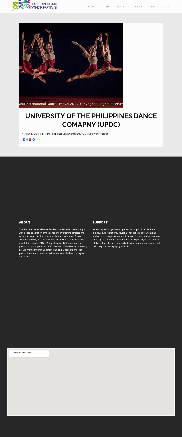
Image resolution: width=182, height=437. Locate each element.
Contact (166, 6)
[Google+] (30, 139)
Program (121, 6)
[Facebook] (24, 139)
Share (38, 139)
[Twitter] (27, 139)
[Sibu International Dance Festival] (37, 6)
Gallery (137, 6)
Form (152, 6)
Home (91, 6)
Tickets (105, 6)
